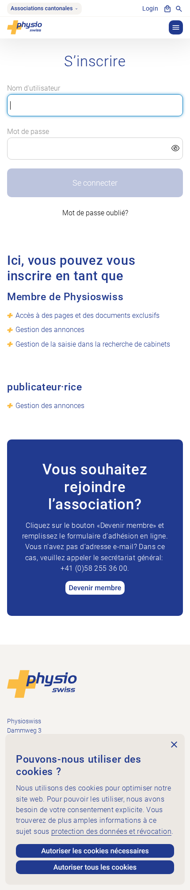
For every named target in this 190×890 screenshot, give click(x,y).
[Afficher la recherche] (179, 9)
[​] (95, 148)
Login (150, 8)
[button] (176, 27)
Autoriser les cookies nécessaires (95, 851)
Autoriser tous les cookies (95, 867)
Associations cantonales (42, 8)
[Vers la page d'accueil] (42, 684)
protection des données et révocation (111, 831)
